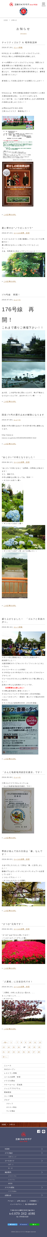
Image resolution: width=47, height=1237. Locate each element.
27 (34, 1052)
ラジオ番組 (10, 1111)
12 (40, 1042)
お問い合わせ (21, 1201)
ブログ (7, 1100)
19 (34, 1047)
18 (29, 1047)
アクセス (11, 1201)
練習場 (10, 1183)
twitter (13, 1224)
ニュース (17, 300)
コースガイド (9, 1161)
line (35, 1224)
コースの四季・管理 (22, 233)
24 (19, 1052)
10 (30, 1042)
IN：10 (10, 1168)
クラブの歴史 (9, 1081)
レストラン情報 (10, 1073)
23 (14, 1052)
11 (35, 1042)
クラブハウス (12, 1176)
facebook (24, 1224)
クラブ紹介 (9, 1153)
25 (24, 1052)
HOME (6, 20)
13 (4, 1047)
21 (4, 1052)
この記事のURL (10, 215)
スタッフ (9, 1103)
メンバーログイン (16, 1204)
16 (19, 1047)
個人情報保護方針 (31, 1204)
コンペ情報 (18, 47)
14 (9, 1047)
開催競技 (7, 1092)
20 (39, 1047)
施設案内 (8, 1172)
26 (29, 1052)
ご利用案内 (33, 1201)
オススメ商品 (11, 1107)
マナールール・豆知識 (13, 1085)
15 (14, 1047)
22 (9, 1052)
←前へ (5, 1042)
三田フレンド (12, 1157)
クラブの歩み (12, 1191)
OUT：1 (10, 1164)
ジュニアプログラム (12, 1088)
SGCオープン (10, 1069)
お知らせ (8, 1195)
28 (39, 1052)
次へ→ (5, 1057)
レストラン (11, 1179)
